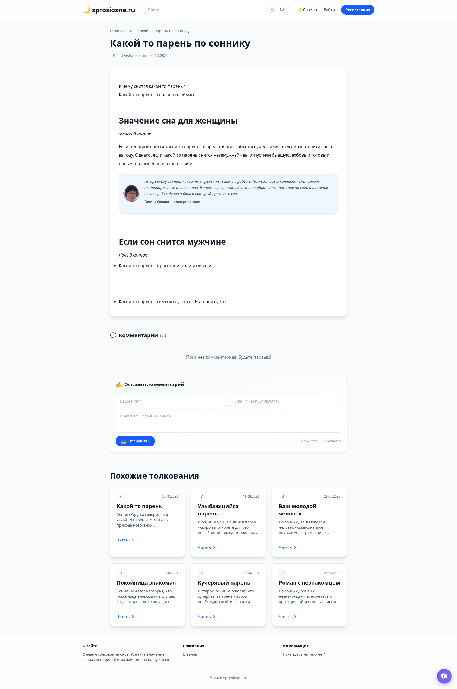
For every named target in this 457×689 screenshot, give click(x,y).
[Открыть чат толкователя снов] (444, 676)
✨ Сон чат (307, 9)
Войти (329, 9)
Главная (117, 30)
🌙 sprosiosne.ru (109, 10)
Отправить (135, 441)
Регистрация (357, 9)
